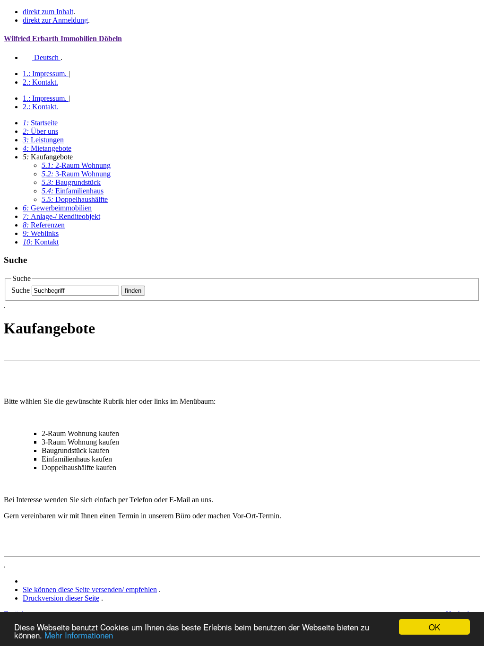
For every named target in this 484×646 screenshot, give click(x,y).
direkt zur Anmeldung (55, 20)
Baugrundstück (71, 182)
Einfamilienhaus (73, 191)
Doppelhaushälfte (75, 199)
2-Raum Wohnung (76, 165)
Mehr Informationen (78, 635)
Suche (20, 290)
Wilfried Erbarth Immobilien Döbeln (63, 39)
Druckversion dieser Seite (61, 598)
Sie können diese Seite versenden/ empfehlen (90, 589)
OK (434, 627)
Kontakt (40, 82)
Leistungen (43, 140)
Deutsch (46, 57)
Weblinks (41, 233)
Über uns (40, 131)
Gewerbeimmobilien (57, 208)
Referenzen (44, 225)
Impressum (45, 74)
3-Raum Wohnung (76, 174)
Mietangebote (47, 148)
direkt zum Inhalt (48, 12)
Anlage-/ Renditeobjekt (61, 216)
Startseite (40, 123)
